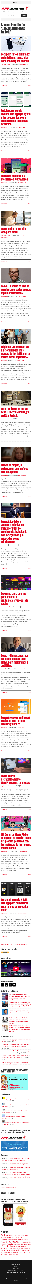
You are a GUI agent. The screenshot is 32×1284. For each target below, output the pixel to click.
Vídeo (24, 1252)
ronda (3, 1250)
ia (4, 1244)
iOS (22, 1244)
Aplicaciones (13, 1235)
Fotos (19, 1242)
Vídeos (28, 1252)
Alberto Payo (4, 296)
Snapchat (10, 1252)
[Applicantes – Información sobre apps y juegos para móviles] (16, 9)
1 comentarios (22, 296)
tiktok (14, 1252)
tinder (17, 1252)
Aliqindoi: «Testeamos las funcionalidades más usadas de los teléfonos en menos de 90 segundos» (15, 352)
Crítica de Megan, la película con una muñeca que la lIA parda (14, 468)
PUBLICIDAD (16, 1268)
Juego (13, 1246)
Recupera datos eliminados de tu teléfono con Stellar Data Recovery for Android (15, 57)
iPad (25, 1244)
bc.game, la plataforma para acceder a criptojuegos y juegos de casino (14, 598)
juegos (18, 1246)
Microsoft (9, 1248)
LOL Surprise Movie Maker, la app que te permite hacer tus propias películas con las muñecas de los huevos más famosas (16, 841)
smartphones (4, 1252)
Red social (27, 1248)
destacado (23, 1239)
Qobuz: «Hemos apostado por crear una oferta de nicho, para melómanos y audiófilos (14, 660)
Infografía (9, 1244)
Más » (29, 85)
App (26, 1235)
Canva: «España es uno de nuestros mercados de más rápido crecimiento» (16, 289)
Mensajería (4, 1248)
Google (24, 1242)
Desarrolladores (6, 1239)
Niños (18, 1248)
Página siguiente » (20, 944)
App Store (13, 1237)
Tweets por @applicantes (8, 1187)
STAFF (16, 1266)
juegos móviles (23, 1246)
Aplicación (21, 1235)
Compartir (4, 85)
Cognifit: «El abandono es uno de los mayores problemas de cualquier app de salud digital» (19, 1012)
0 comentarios (24, 64)
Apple (3, 1237)
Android (4, 1235)
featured (13, 1241)
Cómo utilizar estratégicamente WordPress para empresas (15, 779)
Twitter (21, 1252)
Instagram (16, 1244)
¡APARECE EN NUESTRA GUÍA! (16, 1270)
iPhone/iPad (6, 1246)
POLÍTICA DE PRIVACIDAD (11, 1275)
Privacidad (22, 1248)
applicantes (4, 127)
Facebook (4, 1242)
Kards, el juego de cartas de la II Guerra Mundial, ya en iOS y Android (15, 412)
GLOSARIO (22, 1273)
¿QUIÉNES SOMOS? (16, 1264)
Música (15, 1248)
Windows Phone (13, 1254)
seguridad (27, 1250)
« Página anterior (6, 944)
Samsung (22, 1250)
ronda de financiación (12, 1250)
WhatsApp (4, 1254)
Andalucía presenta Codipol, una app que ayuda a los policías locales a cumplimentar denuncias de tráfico (15, 117)
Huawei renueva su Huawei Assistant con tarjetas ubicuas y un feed (15, 720)
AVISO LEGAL (23, 1275)
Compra (19, 1237)
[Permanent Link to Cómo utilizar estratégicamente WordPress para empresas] (16, 774)
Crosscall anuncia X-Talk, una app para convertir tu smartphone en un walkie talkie (14, 905)
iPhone (29, 1244)
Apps (7, 1237)
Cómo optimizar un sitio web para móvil (13, 230)
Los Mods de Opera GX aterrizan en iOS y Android (14, 177)
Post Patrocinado (5, 64)
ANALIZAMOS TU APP (12, 1273)
